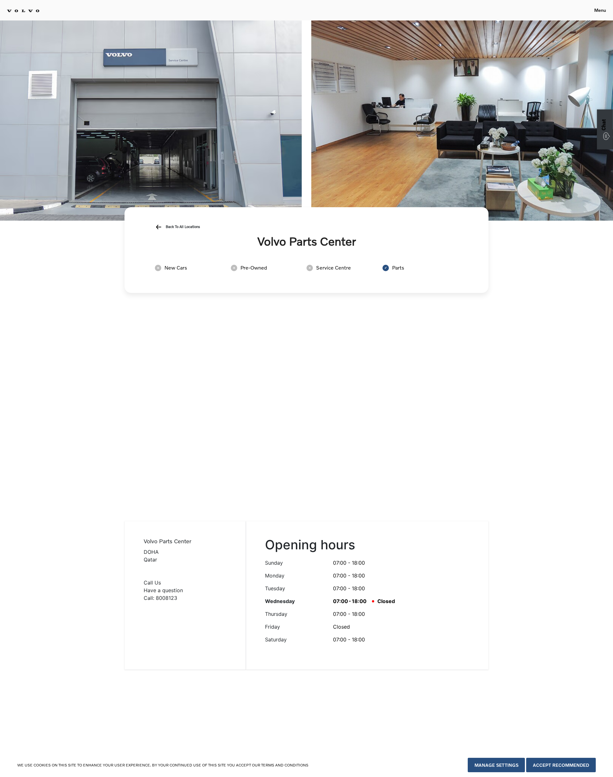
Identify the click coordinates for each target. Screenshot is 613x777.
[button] (605, 129)
